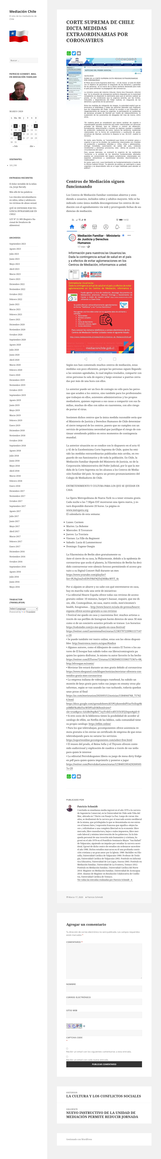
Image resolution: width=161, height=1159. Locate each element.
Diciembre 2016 (17, 551)
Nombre (71, 984)
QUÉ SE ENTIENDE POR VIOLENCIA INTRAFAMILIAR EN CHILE (23, 211)
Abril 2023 (14, 269)
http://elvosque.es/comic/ (80, 663)
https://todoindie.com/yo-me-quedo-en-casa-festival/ (95, 627)
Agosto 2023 (15, 248)
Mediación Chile (22, 11)
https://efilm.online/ (100, 723)
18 (19, 134)
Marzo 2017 (15, 536)
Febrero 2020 (15, 370)
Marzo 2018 (15, 475)
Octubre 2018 (15, 440)
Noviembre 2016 (17, 556)
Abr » (32, 146)
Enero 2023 (14, 279)
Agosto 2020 (15, 344)
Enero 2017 (14, 546)
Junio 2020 (14, 354)
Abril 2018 (14, 470)
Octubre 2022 (15, 294)
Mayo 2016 (14, 586)
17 (15, 134)
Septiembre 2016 (17, 566)
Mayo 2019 (14, 410)
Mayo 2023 (14, 264)
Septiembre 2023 (17, 243)
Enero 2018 (14, 486)
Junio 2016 (14, 581)
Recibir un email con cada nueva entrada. (87, 1059)
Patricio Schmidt (95, 897)
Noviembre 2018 (17, 435)
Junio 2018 (14, 460)
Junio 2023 (14, 259)
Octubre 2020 (15, 334)
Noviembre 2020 (17, 329)
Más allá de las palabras (20, 192)
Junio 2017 (14, 521)
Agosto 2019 (15, 400)
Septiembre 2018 (17, 445)
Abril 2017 (14, 531)
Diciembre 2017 (17, 491)
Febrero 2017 (15, 541)
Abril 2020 (14, 359)
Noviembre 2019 (17, 385)
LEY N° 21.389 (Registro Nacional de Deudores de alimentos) (22, 222)
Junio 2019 (14, 405)
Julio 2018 (14, 455)
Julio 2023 (14, 254)
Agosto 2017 (15, 511)
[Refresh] (84, 1025)
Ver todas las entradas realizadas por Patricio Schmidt (103, 879)
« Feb (15, 146)
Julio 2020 (14, 349)
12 (24, 130)
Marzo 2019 (15, 415)
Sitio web (71, 1010)
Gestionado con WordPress (79, 1139)
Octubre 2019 (15, 390)
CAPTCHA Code (74, 1037)
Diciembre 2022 (17, 284)
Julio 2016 (14, 576)
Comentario (74, 942)
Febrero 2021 (15, 314)
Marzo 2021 (15, 309)
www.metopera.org (77, 510)
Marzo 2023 (15, 274)
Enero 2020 (14, 375)
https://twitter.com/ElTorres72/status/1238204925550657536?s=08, (104, 659)
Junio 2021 (14, 304)
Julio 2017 (14, 516)
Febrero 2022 (15, 299)
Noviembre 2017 (17, 496)
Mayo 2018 (14, 465)
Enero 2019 (14, 425)
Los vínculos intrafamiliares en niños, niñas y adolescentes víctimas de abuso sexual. (23, 200)
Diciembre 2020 (17, 324)
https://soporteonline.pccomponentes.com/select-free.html (99, 740)
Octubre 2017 (15, 501)
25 (19, 138)
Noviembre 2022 (17, 289)
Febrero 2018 (15, 481)
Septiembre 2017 (17, 506)
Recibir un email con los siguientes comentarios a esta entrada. (98, 1051)
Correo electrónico (78, 997)
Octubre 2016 (15, 561)
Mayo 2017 (14, 526)
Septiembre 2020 (17, 339)
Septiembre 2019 (17, 395)
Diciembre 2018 (17, 430)
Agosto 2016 (15, 571)
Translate (30, 611)
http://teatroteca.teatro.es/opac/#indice (94, 643)
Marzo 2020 (15, 365)
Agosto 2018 (15, 450)
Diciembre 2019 (17, 380)
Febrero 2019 (15, 420)
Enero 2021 (14, 319)
